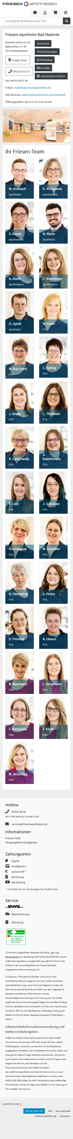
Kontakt (45, 68)
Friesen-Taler (13, 838)
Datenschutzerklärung (45, 1116)
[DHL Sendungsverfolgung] (17, 906)
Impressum (65, 1116)
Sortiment (43, 43)
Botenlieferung (20, 914)
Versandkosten (12, 956)
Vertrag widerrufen (34, 1110)
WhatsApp (46, 60)
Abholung (17, 922)
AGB (50, 1111)
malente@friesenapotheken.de (32, 87)
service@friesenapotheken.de (29, 824)
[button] (35, 12)
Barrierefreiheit (63, 1111)
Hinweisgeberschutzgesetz (21, 842)
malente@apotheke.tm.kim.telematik (43, 94)
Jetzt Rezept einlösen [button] (52, 76)
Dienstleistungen (47, 51)
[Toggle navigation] (65, 12)
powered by (8, 1103)
